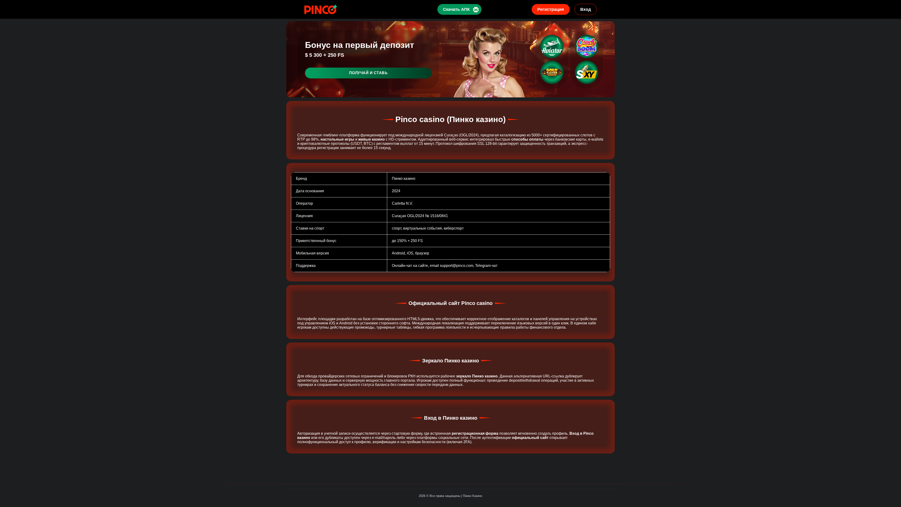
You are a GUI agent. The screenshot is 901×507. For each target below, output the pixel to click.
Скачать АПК (456, 9)
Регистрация (550, 9)
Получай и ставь (368, 73)
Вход (585, 9)
